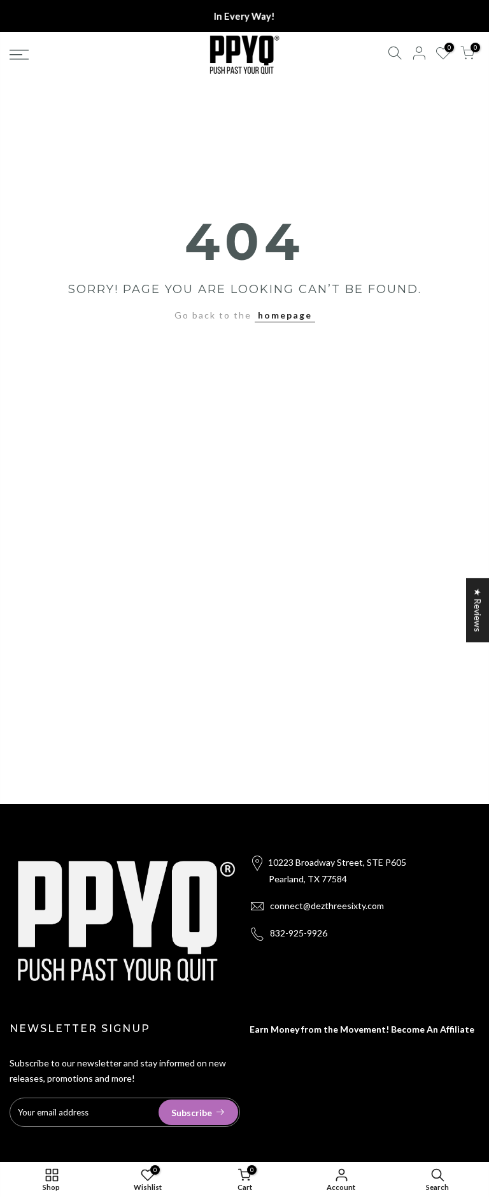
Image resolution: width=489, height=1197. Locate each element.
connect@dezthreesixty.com (327, 905)
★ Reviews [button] (477, 610)
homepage (285, 315)
